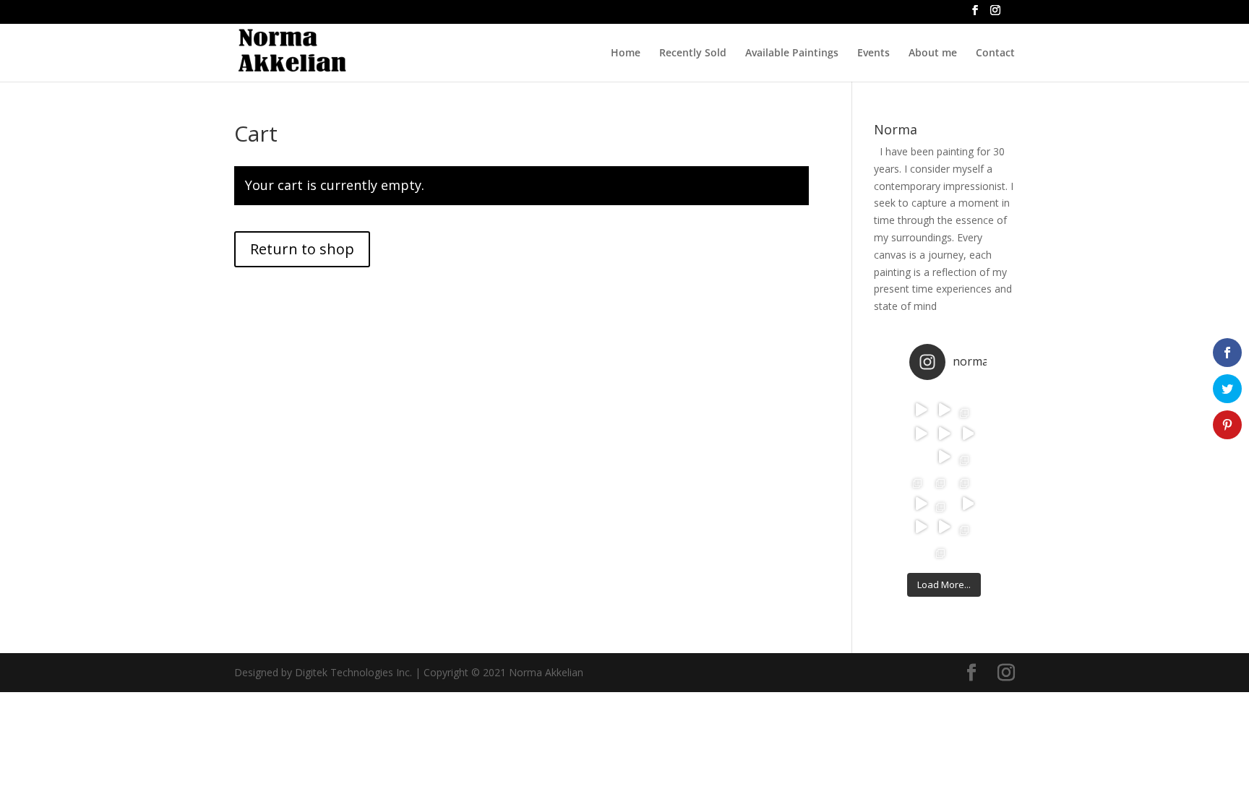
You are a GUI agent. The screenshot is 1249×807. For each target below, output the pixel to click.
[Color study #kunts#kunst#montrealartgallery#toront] (944, 409)
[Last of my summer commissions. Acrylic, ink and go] (944, 549)
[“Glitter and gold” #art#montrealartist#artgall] (921, 526)
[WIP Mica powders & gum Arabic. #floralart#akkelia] (944, 526)
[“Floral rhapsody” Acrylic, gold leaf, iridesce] (967, 526)
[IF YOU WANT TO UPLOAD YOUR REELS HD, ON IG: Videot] (967, 432)
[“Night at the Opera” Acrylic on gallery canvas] (944, 503)
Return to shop (302, 249)
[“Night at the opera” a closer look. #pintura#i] (921, 503)
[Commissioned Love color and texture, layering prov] (921, 432)
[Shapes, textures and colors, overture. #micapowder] (944, 432)
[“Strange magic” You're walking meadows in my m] (967, 456)
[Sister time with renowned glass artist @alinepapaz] (921, 479)
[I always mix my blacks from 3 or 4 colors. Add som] (944, 456)
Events (873, 53)
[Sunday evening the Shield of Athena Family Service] (921, 549)
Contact (995, 53)
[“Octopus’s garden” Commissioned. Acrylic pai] (944, 479)
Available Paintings (791, 53)
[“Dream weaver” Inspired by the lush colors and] (967, 479)
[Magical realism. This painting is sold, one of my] (921, 409)
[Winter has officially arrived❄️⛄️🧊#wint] (967, 503)
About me (933, 53)
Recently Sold (692, 53)
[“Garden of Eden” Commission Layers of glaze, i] (967, 409)
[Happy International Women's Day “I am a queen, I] (921, 456)
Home (625, 53)
